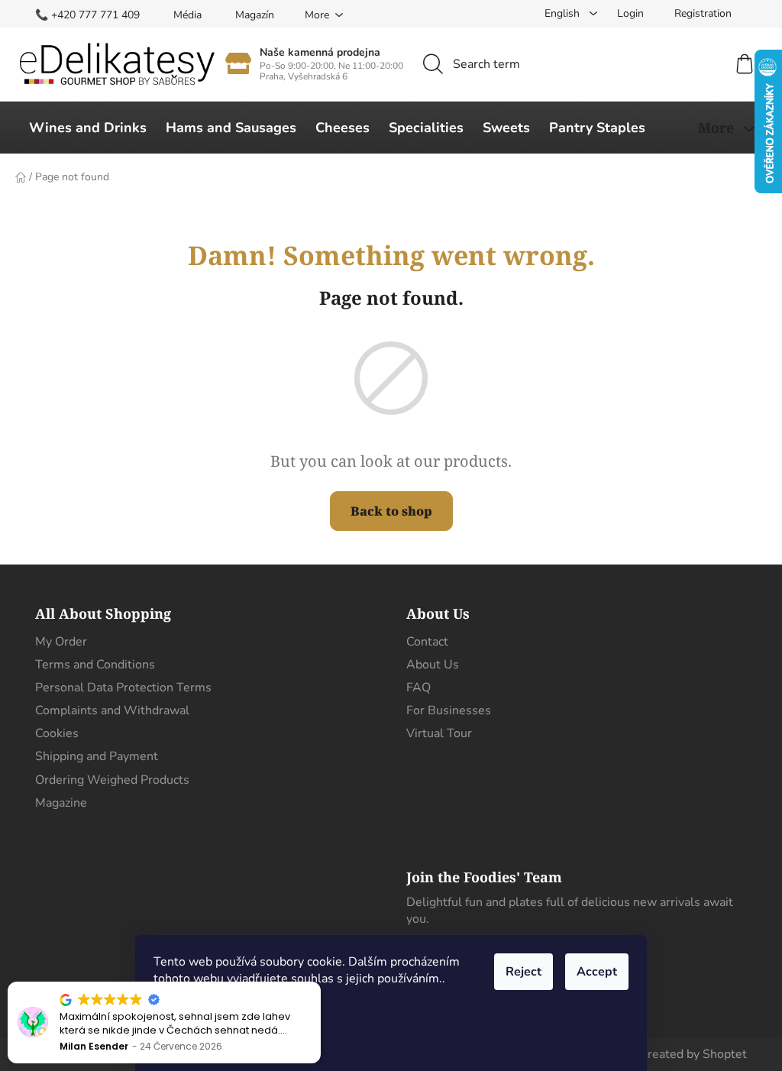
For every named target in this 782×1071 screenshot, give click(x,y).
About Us (432, 664)
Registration (703, 13)
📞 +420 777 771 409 (87, 15)
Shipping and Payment (96, 756)
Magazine (61, 802)
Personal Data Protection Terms (123, 687)
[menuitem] (88, 128)
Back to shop (391, 511)
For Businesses (448, 710)
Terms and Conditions (95, 664)
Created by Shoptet (693, 1054)
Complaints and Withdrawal (112, 710)
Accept (597, 971)
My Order (61, 641)
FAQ (418, 687)
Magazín (254, 15)
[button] (320, 982)
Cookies (57, 733)
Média (187, 15)
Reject (523, 971)
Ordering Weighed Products (112, 780)
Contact (427, 641)
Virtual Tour (439, 733)
